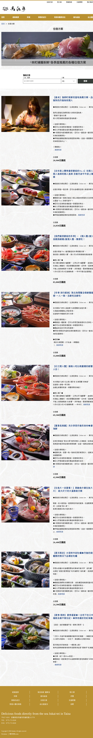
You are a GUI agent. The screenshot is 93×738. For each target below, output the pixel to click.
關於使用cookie (14, 734)
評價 (72, 696)
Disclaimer (4, 734)
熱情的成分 (15, 700)
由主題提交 (44, 704)
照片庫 (72, 692)
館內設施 (43, 696)
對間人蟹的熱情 (15, 704)
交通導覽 (72, 700)
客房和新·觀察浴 (44, 692)
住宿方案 (43, 700)
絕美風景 (15, 692)
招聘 (72, 704)
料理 (15, 696)
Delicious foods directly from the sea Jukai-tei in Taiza (35, 713)
